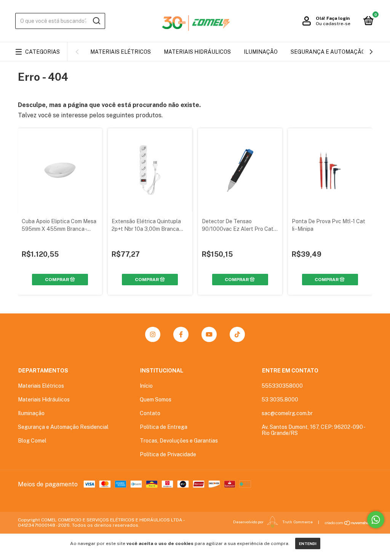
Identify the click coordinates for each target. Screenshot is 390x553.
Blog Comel (32, 441)
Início (146, 386)
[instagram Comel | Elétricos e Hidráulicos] (152, 334)
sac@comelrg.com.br (287, 413)
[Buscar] (96, 21)
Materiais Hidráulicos (197, 52)
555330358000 (282, 386)
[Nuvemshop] (348, 523)
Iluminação (261, 52)
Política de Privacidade (168, 454)
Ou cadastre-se (333, 23)
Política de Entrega (163, 427)
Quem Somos (155, 399)
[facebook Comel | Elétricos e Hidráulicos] (181, 334)
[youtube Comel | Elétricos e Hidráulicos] (209, 334)
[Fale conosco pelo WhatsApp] (375, 519)
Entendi (307, 543)
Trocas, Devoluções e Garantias (179, 441)
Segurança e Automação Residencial (63, 427)
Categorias (42, 52)
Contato (150, 413)
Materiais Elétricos (120, 52)
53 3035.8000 (280, 399)
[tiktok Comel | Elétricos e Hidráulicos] (237, 334)
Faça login (338, 18)
